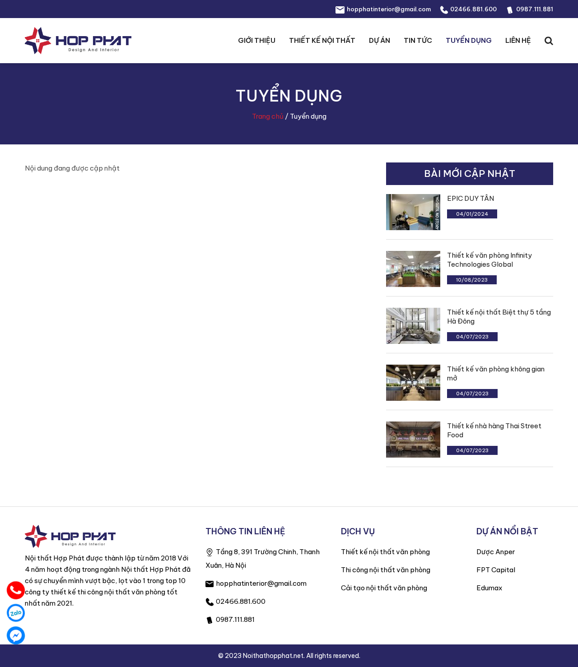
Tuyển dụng (469, 40)
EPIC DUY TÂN (470, 198)
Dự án (379, 40)
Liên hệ (518, 40)
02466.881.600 (473, 9)
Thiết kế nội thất (322, 40)
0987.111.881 (534, 9)
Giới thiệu (256, 40)
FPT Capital (495, 569)
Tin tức (418, 40)
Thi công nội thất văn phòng (385, 569)
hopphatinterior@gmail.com (389, 9)
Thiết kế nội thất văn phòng (385, 551)
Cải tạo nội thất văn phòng (384, 588)
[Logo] (70, 535)
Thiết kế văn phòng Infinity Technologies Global (489, 260)
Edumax (489, 588)
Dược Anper (495, 551)
